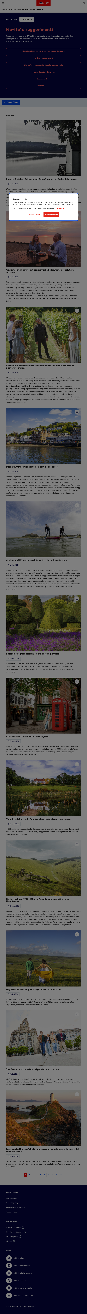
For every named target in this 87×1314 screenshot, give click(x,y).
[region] (43, 207)
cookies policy (59, 208)
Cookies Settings (34, 214)
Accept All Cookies (51, 214)
